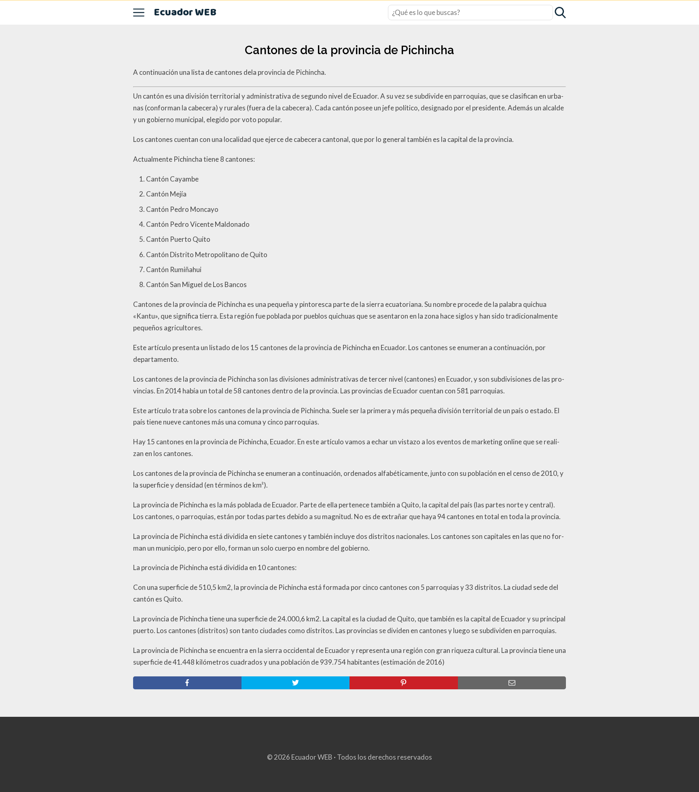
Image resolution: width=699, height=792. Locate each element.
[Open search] (560, 12)
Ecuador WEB (185, 13)
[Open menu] (138, 12)
